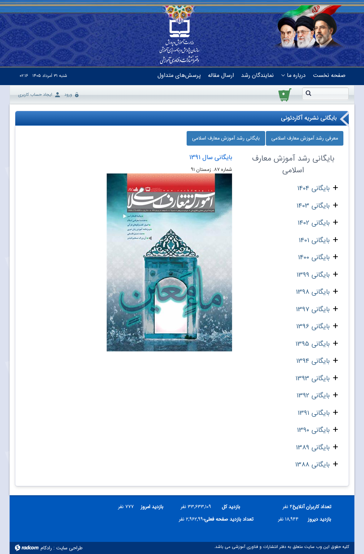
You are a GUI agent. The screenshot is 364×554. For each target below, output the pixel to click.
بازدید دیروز (319, 519)
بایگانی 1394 (313, 361)
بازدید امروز (152, 507)
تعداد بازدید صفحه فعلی (231, 519)
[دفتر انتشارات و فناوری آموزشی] (179, 41)
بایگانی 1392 (313, 395)
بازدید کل (231, 507)
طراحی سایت (69, 548)
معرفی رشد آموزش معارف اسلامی (304, 138)
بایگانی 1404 (313, 188)
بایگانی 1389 (313, 447)
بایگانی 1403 (313, 205)
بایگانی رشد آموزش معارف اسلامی (226, 138)
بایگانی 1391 (314, 413)
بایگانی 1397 (313, 309)
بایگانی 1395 (312, 344)
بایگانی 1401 (314, 240)
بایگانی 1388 (312, 464)
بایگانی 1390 (313, 430)
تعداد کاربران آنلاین (315, 507)
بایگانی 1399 (313, 275)
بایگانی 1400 (314, 257)
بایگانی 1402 (314, 223)
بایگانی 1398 (313, 292)
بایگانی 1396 (313, 326)
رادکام (46, 548)
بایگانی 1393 (312, 378)
